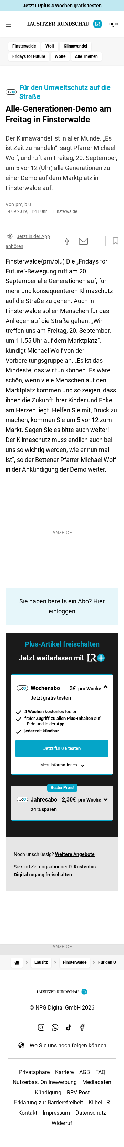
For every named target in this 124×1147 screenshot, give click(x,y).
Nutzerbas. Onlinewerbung (45, 1082)
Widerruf (62, 1123)
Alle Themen (86, 56)
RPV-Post (78, 1092)
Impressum (56, 1112)
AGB (84, 1072)
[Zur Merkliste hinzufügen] (113, 241)
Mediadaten (96, 1082)
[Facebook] (82, 1027)
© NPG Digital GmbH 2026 (62, 1007)
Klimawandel (75, 46)
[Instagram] (41, 1027)
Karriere (64, 1072)
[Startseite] (17, 963)
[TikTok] (68, 1027)
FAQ (100, 1072)
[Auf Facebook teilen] (67, 241)
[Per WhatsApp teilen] (96, 241)
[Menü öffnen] (8, 24)
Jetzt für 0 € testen (62, 748)
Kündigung (48, 1092)
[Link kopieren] (55, 241)
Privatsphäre (34, 1072)
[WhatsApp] (55, 1027)
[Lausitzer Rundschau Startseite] (65, 24)
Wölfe (60, 56)
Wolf (49, 46)
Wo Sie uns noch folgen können (68, 1045)
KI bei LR (99, 1102)
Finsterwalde (24, 46)
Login (112, 24)
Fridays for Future (28, 56)
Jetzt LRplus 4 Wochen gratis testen (62, 5)
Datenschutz (90, 1112)
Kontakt (27, 1112)
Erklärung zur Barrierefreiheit (48, 1102)
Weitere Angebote (75, 854)
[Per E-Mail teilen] (83, 241)
